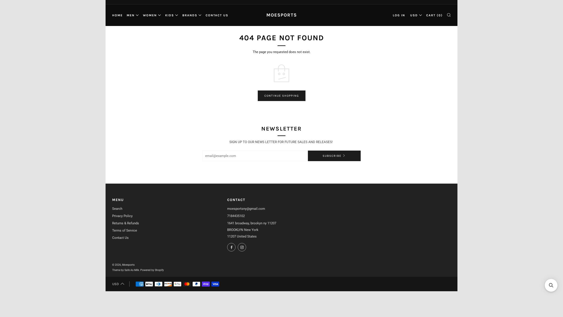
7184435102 (236, 216)
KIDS (169, 15)
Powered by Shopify (152, 270)
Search (117, 209)
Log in (399, 15)
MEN (131, 15)
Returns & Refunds (125, 223)
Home (117, 15)
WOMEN (150, 15)
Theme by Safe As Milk (125, 270)
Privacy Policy (122, 216)
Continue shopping (281, 95)
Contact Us (217, 15)
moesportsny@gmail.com (246, 209)
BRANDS (189, 15)
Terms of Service (124, 230)
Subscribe (332, 155)
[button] (551, 285)
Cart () (434, 15)
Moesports (281, 15)
